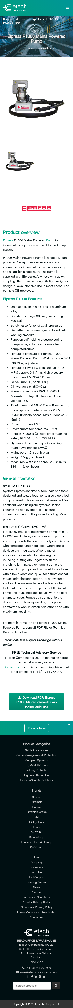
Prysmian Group (36, 811)
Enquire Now (37, 728)
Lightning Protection (36, 775)
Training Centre (36, 882)
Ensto (36, 826)
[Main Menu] (63, 8)
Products (17, 19)
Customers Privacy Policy (36, 907)
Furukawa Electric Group (36, 842)
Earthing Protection (36, 770)
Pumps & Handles (45, 48)
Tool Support (36, 877)
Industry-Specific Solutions (36, 780)
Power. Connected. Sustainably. (36, 912)
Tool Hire (36, 872)
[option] (36, 102)
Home (6, 19)
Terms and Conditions (36, 897)
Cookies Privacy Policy (37, 902)
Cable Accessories (36, 750)
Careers (36, 892)
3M (37, 816)
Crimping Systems (36, 760)
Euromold (36, 801)
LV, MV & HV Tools (36, 765)
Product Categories (36, 744)
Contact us (11, 667)
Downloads (36, 867)
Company (36, 862)
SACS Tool (36, 847)
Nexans (36, 796)
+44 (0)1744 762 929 (38, 967)
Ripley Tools (36, 822)
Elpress (29, 19)
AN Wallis (36, 832)
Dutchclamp (36, 837)
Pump (50, 240)
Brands (36, 790)
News (36, 887)
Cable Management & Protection (36, 755)
